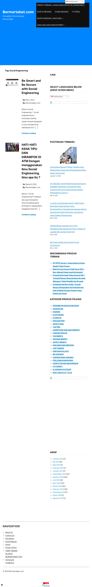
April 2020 (57, 483)
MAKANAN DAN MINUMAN (63, 345)
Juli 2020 (56, 480)
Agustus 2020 (58, 477)
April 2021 (57, 465)
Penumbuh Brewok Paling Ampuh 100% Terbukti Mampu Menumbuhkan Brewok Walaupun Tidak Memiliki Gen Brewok (69, 278)
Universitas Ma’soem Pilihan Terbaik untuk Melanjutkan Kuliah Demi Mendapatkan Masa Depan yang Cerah (68, 170)
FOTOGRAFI (57, 366)
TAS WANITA (58, 336)
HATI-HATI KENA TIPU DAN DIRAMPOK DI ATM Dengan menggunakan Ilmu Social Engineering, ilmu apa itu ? (32, 161)
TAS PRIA (56, 327)
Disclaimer (9, 538)
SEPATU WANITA (59, 342)
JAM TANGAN (58, 348)
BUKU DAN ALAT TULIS (62, 372)
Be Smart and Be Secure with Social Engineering (31, 87)
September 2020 (59, 474)
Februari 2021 (58, 468)
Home (7, 544)
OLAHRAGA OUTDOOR (62, 369)
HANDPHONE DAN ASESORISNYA (66, 330)
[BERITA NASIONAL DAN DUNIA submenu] (63, 18)
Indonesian (58, 97)
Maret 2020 (57, 486)
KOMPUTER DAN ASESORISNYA (65, 363)
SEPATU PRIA (58, 324)
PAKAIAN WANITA (60, 339)
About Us (9, 532)
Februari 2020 (58, 489)
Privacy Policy (11, 547)
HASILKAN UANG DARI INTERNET (50, 25)
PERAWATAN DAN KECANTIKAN (66, 305)
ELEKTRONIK (58, 315)
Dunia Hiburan (11, 541)
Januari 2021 (58, 471)
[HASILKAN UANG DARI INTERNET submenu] (65, 25)
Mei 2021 (56, 462)
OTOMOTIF (57, 318)
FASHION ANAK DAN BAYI (63, 357)
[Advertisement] (46, 45)
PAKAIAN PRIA (59, 321)
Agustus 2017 (58, 498)
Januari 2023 (58, 459)
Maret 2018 (57, 495)
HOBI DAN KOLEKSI (61, 351)
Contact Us (9, 535)
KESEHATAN (58, 309)
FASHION (56, 312)
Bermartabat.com (18, 12)
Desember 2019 (59, 492)
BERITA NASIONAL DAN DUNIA (49, 18)
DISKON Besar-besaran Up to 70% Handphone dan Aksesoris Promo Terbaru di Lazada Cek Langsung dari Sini (67, 229)
